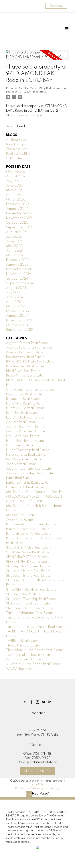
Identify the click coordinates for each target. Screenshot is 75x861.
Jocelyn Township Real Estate (29, 468)
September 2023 (19, 329)
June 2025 (14, 241)
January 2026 (17, 209)
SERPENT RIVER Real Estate (26, 561)
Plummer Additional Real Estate (31, 524)
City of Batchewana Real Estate (30, 389)
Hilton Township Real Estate (27, 450)
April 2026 (14, 195)
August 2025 (16, 232)
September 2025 (19, 227)
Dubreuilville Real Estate (25, 408)
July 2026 (14, 181)
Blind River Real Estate (23, 371)
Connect (56, 5)
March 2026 (15, 199)
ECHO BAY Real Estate (32, 92)
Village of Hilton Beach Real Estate (33, 664)
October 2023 (17, 325)
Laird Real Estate (19, 478)
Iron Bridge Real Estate (24, 459)
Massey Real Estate (21, 515)
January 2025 (17, 264)
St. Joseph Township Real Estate (31, 599)
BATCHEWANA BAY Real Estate (30, 361)
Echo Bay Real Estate (22, 413)
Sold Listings (16, 158)
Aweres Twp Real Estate (25, 352)
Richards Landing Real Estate (29, 533)
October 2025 (17, 222)
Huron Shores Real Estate (25, 454)
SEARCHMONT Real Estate (26, 557)
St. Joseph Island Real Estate (28, 575)
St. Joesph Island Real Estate (28, 571)
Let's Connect (37, 771)
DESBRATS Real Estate (23, 403)
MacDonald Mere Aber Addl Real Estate (37, 492)
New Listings (16, 144)
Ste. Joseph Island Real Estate (29, 608)
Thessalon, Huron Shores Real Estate (34, 650)
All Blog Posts (16, 139)
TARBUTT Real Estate (22, 640)
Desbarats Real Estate (23, 399)
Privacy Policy (36, 784)
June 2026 (14, 185)
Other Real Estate (19, 520)
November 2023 (19, 320)
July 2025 (14, 236)
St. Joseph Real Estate (23, 594)
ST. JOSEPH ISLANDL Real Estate (31, 589)
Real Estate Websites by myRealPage (37, 788)
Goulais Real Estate (21, 422)
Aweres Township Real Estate (29, 347)
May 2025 (14, 246)
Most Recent (15, 171)
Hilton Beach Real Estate (25, 440)
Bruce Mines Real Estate (24, 375)
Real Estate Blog (18, 153)
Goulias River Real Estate (25, 431)
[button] (25, 702)
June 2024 (14, 297)
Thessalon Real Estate (23, 645)
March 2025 (15, 255)
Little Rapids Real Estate (24, 487)
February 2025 (18, 260)
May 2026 (14, 190)
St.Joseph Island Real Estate (28, 603)
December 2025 (19, 213)
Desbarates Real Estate (24, 394)
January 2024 (17, 315)
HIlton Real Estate (19, 445)
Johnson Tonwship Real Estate (29, 473)
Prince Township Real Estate (28, 529)
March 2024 (15, 306)
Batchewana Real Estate (25, 366)
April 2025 (14, 250)
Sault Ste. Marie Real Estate (27, 552)
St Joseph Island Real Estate (28, 566)
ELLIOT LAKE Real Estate (25, 417)
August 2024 (16, 288)
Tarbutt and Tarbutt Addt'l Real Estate (35, 626)
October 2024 (17, 278)
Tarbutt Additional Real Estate (29, 613)
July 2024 (14, 292)
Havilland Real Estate (23, 436)
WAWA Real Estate (20, 668)
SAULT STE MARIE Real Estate (29, 547)
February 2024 (17, 311)
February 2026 (17, 204)
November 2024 (19, 274)
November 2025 (19, 218)
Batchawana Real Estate (25, 357)
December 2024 (19, 269)
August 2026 (16, 176)
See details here (29, 115)
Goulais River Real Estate (25, 427)
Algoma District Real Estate (27, 343)
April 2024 (14, 302)
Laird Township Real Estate (27, 482)
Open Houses (16, 149)
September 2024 (19, 283)
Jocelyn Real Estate (21, 464)
